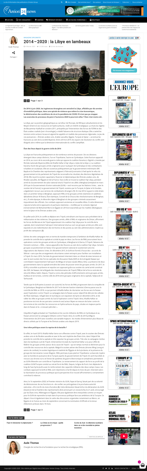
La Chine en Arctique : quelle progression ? (51, 424)
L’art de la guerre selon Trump (84, 25)
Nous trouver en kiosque (111, 2)
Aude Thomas (14, 47)
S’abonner (125, 2)
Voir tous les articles (96, 437)
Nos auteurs (97, 2)
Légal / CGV (136, 468)
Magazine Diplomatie (32, 37)
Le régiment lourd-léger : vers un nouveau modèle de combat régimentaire (15, 27)
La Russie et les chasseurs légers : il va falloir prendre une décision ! (61, 27)
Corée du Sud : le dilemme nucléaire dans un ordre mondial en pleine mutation (88, 425)
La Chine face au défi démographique (35, 26)
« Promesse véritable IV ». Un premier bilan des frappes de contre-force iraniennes (131, 27)
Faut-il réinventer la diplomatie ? (20, 423)
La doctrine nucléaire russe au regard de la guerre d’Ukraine (108, 26)
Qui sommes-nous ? (84, 2)
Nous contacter (137, 2)
